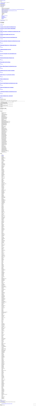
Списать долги (2, 6)
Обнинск (3, 155)
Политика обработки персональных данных (7, 403)
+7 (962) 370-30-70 (2, 3)
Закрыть (1, 104)
